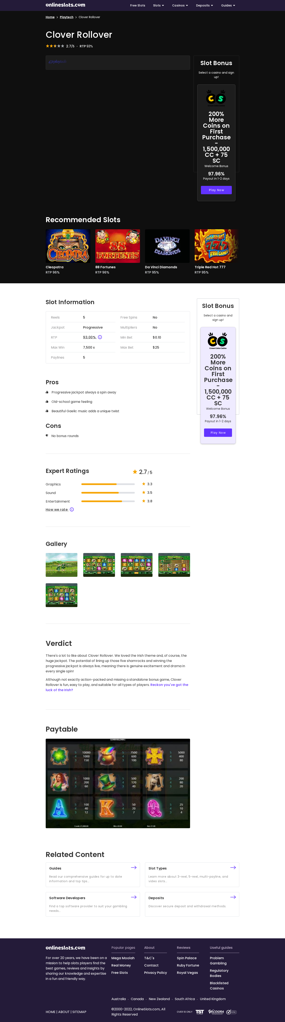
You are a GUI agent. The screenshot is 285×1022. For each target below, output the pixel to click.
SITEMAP (79, 1011)
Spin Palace (187, 958)
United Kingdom (212, 999)
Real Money (121, 965)
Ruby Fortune (188, 965)
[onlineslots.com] (65, 948)
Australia (119, 999)
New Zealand (159, 999)
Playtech (66, 17)
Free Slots (137, 5)
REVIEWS (183, 947)
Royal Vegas (187, 972)
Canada (137, 999)
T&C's (149, 958)
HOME (51, 1011)
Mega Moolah (123, 958)
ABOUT (149, 947)
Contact (151, 965)
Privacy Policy (155, 972)
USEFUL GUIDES (221, 947)
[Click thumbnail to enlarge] (61, 565)
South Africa (185, 999)
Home (50, 17)
